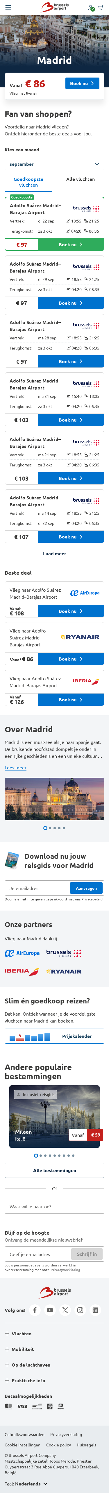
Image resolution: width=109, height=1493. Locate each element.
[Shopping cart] (100, 7)
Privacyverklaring (65, 1269)
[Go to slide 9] (73, 1155)
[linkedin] (95, 1310)
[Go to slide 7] (64, 1155)
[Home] (54, 7)
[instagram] (80, 1310)
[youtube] (50, 1310)
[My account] (90, 7)
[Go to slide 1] (45, 828)
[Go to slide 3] (54, 828)
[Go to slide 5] (64, 828)
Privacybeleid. (92, 899)
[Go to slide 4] (59, 828)
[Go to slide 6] (59, 1155)
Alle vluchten (80, 179)
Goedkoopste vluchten (28, 182)
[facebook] (35, 1310)
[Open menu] (8, 7)
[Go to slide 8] (68, 1155)
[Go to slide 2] (50, 828)
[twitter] (65, 1310)
